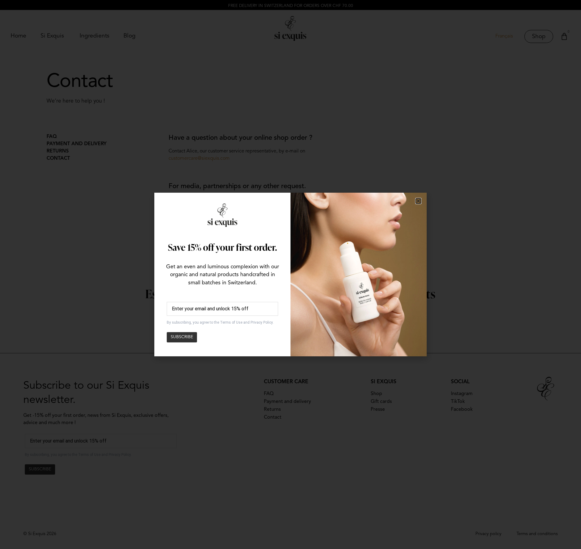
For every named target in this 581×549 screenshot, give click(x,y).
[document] (290, 274)
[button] (418, 201)
